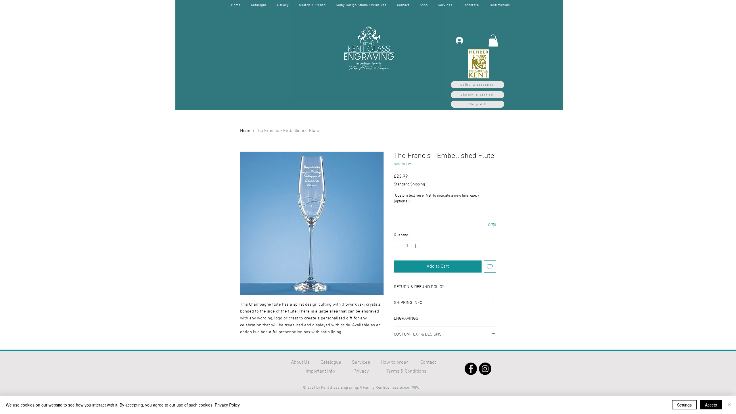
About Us (300, 362)
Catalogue (331, 362)
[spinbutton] (407, 246)
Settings (684, 405)
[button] (493, 40)
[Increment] (415, 246)
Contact (428, 362)
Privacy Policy (227, 405)
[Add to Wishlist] (490, 266)
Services (361, 362)
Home (246, 131)
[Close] (729, 404)
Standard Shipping (409, 184)
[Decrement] (398, 246)
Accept (711, 405)
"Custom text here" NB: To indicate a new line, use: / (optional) (437, 198)
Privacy (361, 371)
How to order (394, 362)
